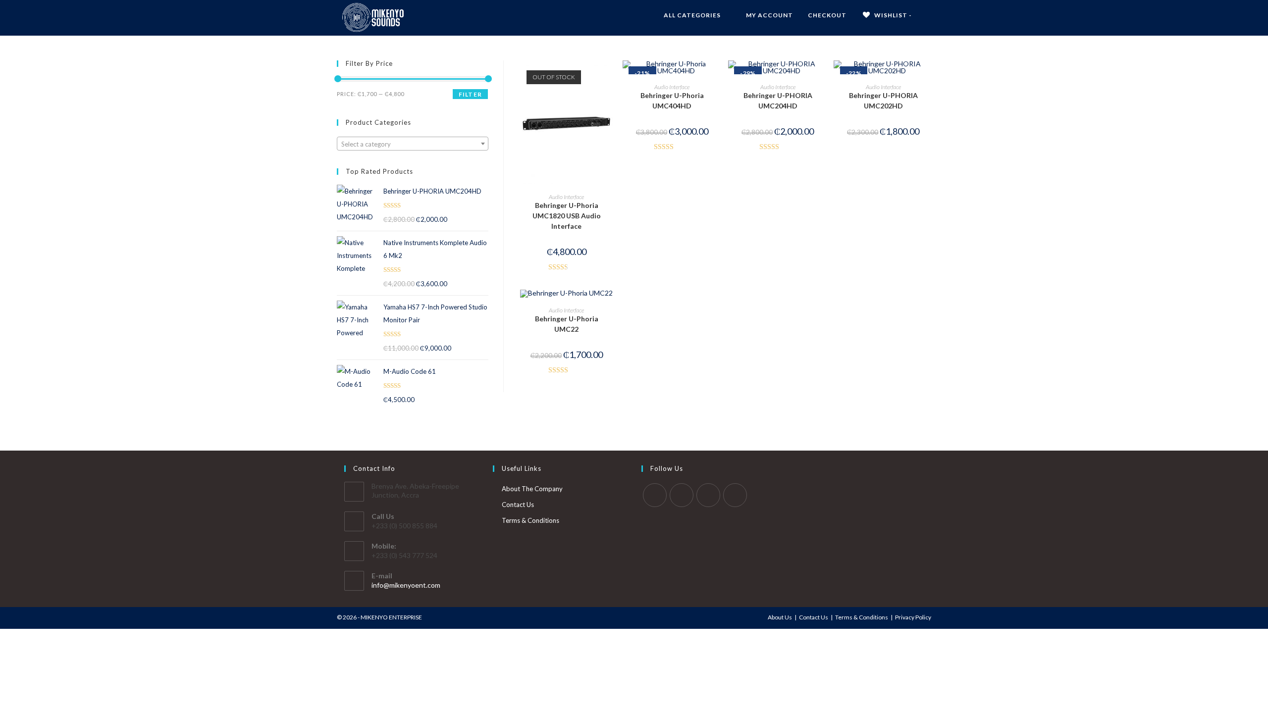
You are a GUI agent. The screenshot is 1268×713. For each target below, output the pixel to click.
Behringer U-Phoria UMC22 (566, 323)
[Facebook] (681, 495)
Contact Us (518, 505)
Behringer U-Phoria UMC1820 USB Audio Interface (566, 215)
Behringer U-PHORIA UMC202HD (883, 100)
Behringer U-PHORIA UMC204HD (777, 100)
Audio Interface (566, 197)
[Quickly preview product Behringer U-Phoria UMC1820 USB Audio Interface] (611, 78)
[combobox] (412, 144)
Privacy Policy (913, 617)
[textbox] (412, 144)
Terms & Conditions (530, 520)
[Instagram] (708, 495)
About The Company (532, 489)
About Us (780, 617)
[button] (611, 103)
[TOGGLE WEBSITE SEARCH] (929, 15)
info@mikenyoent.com (405, 585)
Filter (470, 94)
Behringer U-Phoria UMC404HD (672, 100)
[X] (655, 495)
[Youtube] (735, 495)
